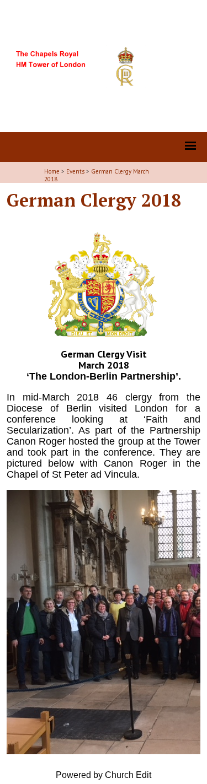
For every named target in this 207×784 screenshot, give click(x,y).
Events (75, 171)
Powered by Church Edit (103, 775)
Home (52, 171)
